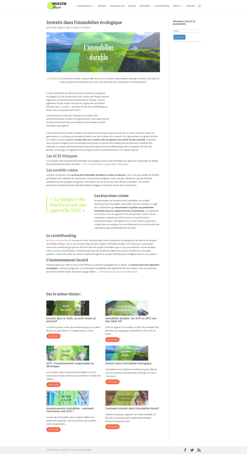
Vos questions (82, 450)
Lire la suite (53, 336)
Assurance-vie (117, 6)
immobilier (53, 78)
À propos (51, 450)
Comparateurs (84, 6)
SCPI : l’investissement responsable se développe (105, 164)
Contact (65, 450)
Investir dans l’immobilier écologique (128, 363)
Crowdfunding (161, 6)
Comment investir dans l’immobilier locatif (117, 271)
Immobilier (145, 6)
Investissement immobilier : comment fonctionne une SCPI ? (70, 410)
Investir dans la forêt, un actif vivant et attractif (71, 320)
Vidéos (176, 6)
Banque (102, 6)
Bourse (132, 6)
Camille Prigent (57, 27)
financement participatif (60, 240)
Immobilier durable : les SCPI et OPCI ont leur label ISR (130, 320)
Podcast (190, 6)
